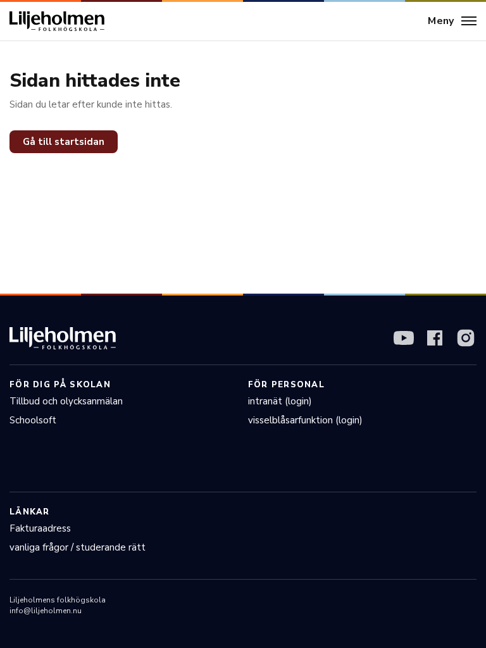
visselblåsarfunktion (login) (305, 420)
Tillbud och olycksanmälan (66, 401)
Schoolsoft (32, 420)
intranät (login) (280, 401)
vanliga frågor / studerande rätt (77, 547)
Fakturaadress (40, 528)
